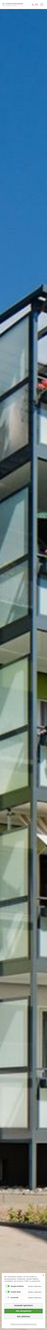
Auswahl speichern (23, 1305)
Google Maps (16, 1292)
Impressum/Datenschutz (23, 1323)
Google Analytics (17, 1286)
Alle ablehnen (23, 1316)
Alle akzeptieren (23, 1311)
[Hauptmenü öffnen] (42, 4)
